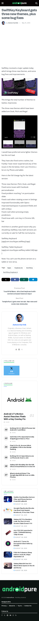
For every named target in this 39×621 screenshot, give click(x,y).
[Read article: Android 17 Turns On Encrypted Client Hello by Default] (8, 543)
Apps (9, 267)
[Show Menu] (3, 3)
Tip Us (20, 606)
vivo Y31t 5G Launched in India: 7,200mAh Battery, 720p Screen (23, 532)
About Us (12, 606)
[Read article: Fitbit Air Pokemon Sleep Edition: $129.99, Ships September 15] (8, 555)
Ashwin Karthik (13, 23)
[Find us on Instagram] (13, 615)
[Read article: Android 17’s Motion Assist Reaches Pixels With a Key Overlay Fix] (19, 399)
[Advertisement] (19, 45)
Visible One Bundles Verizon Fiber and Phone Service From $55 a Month (24, 499)
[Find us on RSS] (15, 615)
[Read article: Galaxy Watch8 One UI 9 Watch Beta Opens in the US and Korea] (8, 566)
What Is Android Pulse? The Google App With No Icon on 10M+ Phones (22, 475)
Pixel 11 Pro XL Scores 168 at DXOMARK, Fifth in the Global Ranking (20, 447)
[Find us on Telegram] (7, 615)
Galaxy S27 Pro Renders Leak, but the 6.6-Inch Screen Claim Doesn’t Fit (23, 521)
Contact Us (27, 606)
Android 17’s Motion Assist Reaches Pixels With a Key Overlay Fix (15, 416)
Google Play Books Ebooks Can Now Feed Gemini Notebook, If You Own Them (24, 510)
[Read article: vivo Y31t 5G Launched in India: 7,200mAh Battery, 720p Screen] (8, 532)
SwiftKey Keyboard (10, 272)
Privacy (4, 606)
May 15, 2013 (26, 23)
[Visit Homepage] (19, 3)
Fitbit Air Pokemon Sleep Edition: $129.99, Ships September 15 (23, 554)
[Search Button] (36, 3)
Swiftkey (29, 267)
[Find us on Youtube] (10, 615)
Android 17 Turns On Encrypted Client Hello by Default (23, 543)
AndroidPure (10, 597)
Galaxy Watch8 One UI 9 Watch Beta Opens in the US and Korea (24, 565)
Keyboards (19, 267)
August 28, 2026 (21, 504)
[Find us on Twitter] (4, 615)
